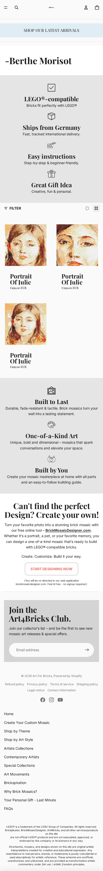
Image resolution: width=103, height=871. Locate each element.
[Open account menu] (86, 7)
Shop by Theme (17, 731)
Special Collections (19, 765)
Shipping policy (87, 684)
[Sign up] (87, 650)
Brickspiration (15, 783)
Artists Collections (18, 748)
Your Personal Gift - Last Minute (30, 800)
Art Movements (16, 774)
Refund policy (14, 684)
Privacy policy (37, 684)
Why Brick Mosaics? (20, 791)
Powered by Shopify (68, 676)
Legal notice (35, 690)
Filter (15, 208)
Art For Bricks (42, 676)
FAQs (8, 808)
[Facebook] (43, 700)
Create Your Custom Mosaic (27, 722)
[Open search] (16, 7)
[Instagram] (51, 700)
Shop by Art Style (18, 739)
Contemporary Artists (21, 757)
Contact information (62, 690)
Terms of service (62, 684)
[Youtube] (60, 700)
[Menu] (6, 7)
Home (9, 714)
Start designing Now (51, 569)
